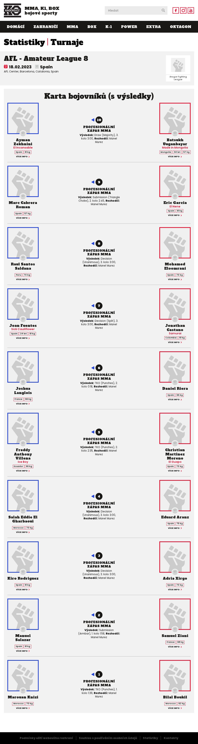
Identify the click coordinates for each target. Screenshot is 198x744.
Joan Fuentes (23, 325)
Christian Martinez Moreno (175, 454)
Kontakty (171, 738)
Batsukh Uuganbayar (175, 142)
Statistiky (24, 42)
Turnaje (66, 42)
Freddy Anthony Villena (23, 454)
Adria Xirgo (175, 578)
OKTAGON (180, 26)
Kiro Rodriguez (22, 578)
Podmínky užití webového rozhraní (46, 738)
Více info (22, 157)
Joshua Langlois (23, 390)
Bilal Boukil (175, 697)
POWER (129, 26)
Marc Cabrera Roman (23, 204)
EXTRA (153, 26)
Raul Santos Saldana (23, 266)
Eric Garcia (175, 202)
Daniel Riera (175, 388)
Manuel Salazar (23, 637)
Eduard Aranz (175, 517)
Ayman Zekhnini (23, 142)
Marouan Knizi (23, 697)
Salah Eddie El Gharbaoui (23, 519)
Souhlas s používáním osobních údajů (108, 738)
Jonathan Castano (175, 327)
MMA (72, 26)
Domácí (15, 26)
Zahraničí (45, 26)
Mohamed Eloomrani (175, 266)
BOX (91, 26)
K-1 (108, 26)
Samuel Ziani (175, 635)
